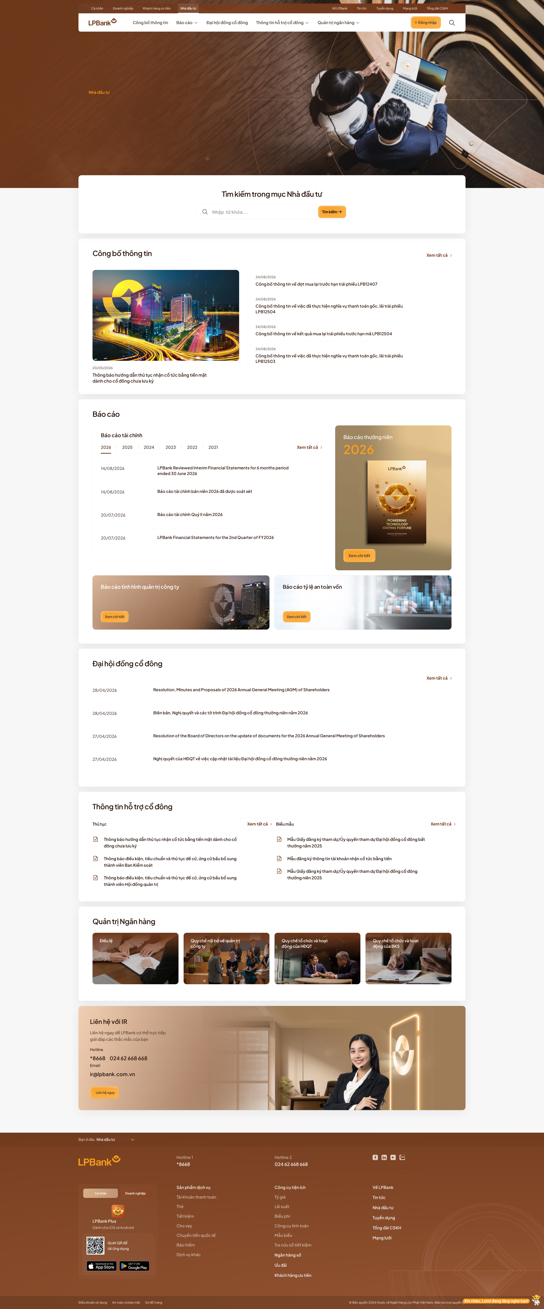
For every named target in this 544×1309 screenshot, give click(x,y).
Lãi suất (282, 1206)
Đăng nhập (427, 22)
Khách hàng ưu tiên (157, 8)
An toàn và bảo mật (126, 1302)
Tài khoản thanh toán (196, 1196)
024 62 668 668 (291, 1164)
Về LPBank (339, 8)
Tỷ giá (280, 1196)
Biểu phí (282, 1216)
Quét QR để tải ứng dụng (118, 1246)
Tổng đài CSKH (437, 8)
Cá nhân (97, 8)
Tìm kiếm (329, 212)
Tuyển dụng (384, 8)
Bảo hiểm (186, 1244)
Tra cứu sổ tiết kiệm (293, 1244)
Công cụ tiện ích (290, 1187)
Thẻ (180, 1206)
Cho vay (184, 1225)
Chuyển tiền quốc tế (196, 1235)
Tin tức (362, 8)
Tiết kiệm (185, 1216)
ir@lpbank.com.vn (112, 1074)
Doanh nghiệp (123, 8)
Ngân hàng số (288, 1254)
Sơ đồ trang (153, 1302)
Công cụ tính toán (292, 1225)
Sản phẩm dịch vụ (194, 1187)
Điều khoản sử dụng (92, 1302)
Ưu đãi (281, 1265)
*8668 (183, 1164)
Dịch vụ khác (189, 1254)
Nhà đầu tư (188, 8)
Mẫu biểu (283, 1235)
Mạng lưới (410, 8)
